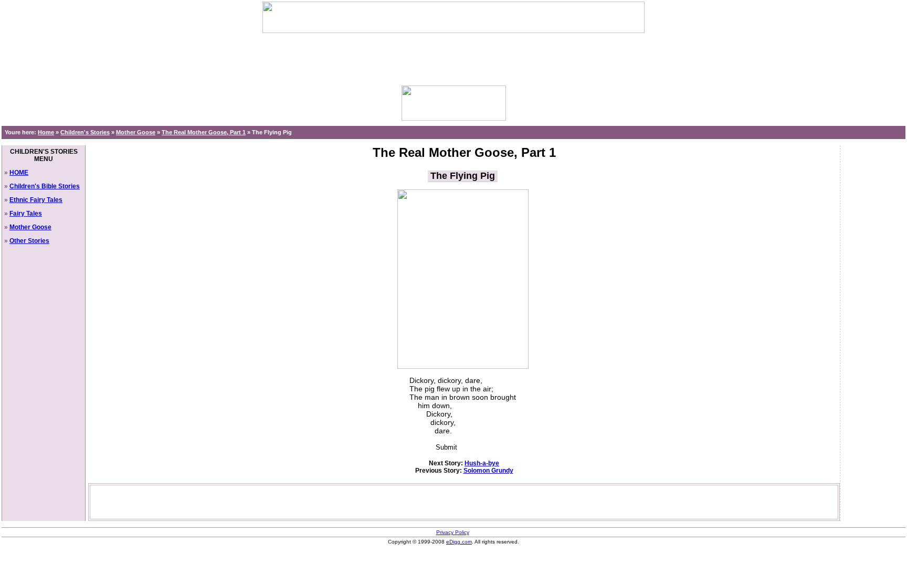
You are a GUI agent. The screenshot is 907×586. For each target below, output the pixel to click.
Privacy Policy (452, 532)
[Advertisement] (453, 56)
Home (46, 132)
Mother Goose (135, 132)
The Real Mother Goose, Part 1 (204, 132)
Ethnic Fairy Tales (35, 200)
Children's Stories (85, 132)
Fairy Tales (25, 213)
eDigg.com (459, 542)
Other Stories (29, 240)
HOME (18, 172)
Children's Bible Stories (44, 186)
